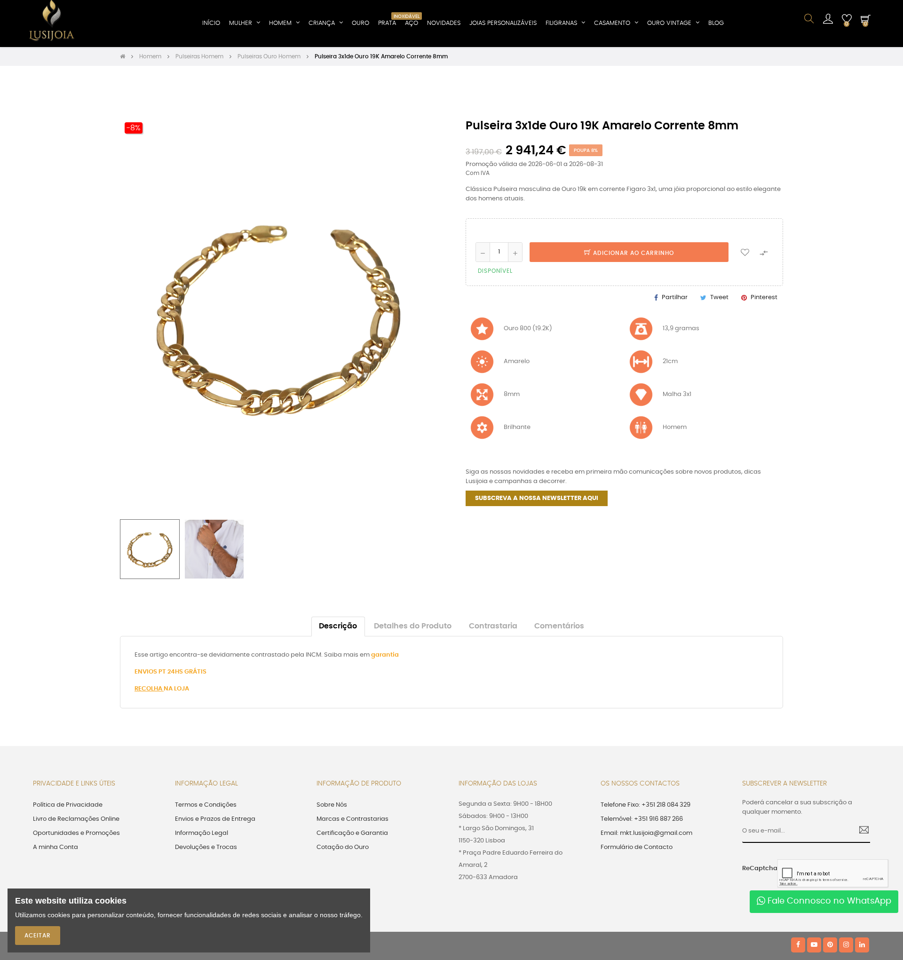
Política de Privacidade (68, 805)
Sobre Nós (332, 805)
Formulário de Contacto (637, 847)
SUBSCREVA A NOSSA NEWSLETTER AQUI (536, 498)
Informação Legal (201, 833)
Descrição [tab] (338, 626)
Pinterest (764, 297)
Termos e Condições (206, 805)
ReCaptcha (756, 868)
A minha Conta (55, 847)
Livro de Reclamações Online (76, 819)
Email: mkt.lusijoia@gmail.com (646, 833)
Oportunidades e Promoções (76, 833)
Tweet (719, 297)
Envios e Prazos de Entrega (215, 819)
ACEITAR (37, 935)
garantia (385, 655)
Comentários (559, 626)
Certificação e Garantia (352, 833)
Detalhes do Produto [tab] (413, 626)
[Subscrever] (860, 831)
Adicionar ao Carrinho (632, 253)
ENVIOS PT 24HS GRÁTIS (170, 672)
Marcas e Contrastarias (352, 819)
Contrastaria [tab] (493, 626)
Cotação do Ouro (343, 847)
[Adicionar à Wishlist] (745, 252)
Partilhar (675, 297)
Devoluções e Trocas (206, 847)
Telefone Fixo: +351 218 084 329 (645, 805)
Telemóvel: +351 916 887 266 (642, 819)
